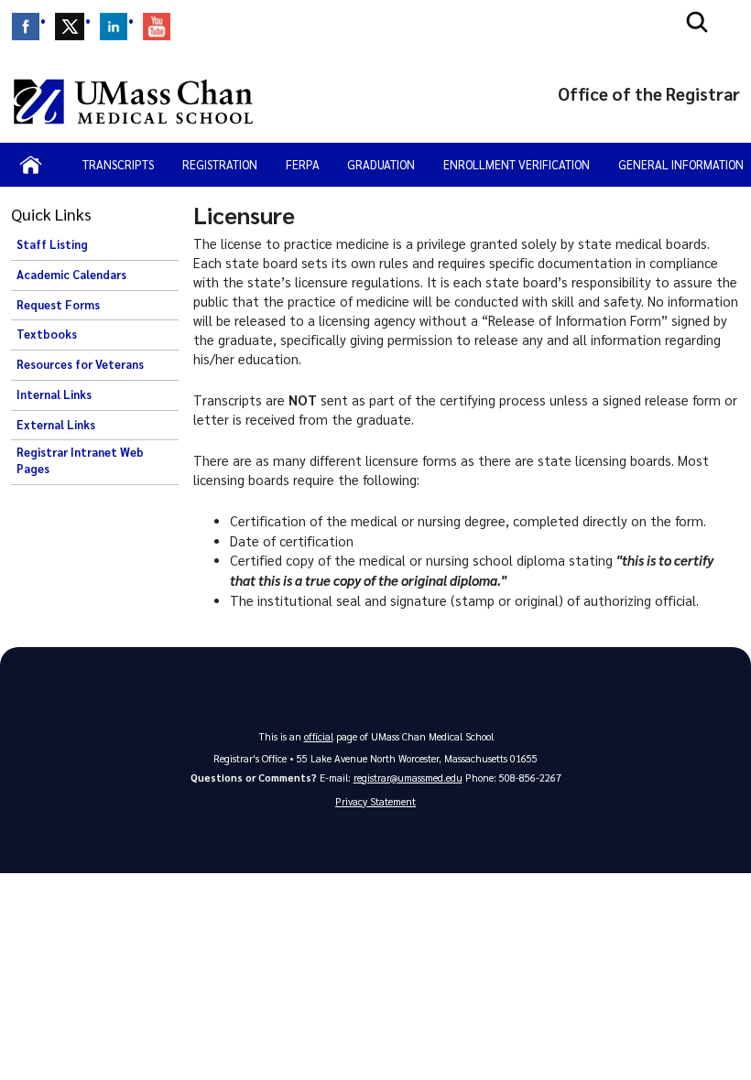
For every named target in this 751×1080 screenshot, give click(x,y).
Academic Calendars (71, 274)
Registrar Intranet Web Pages (80, 460)
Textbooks (46, 334)
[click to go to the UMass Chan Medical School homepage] (133, 101)
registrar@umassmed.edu (408, 777)
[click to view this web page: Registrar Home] (30, 165)
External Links (55, 424)
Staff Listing (52, 244)
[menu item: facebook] (25, 26)
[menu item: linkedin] (113, 26)
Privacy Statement (375, 801)
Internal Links (54, 394)
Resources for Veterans (80, 364)
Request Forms (58, 304)
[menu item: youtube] (156, 26)
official (318, 736)
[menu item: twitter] (69, 26)
